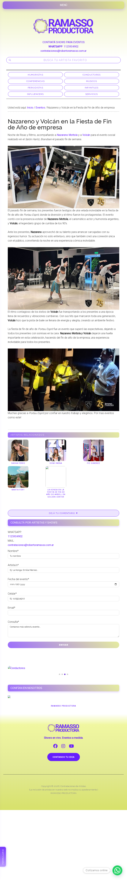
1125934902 (71, 46)
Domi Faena (56, 463)
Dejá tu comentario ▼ (63, 513)
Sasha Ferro (18, 463)
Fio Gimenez (93, 463)
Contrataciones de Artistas (73, 786)
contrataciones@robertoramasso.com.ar (63, 50)
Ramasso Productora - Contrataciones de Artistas (63, 26)
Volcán (86, 135)
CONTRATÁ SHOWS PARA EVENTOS (63, 42)
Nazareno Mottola (67, 135)
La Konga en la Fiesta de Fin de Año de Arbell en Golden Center (55, 493)
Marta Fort (18, 490)
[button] (117, 870)
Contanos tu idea (64, 757)
